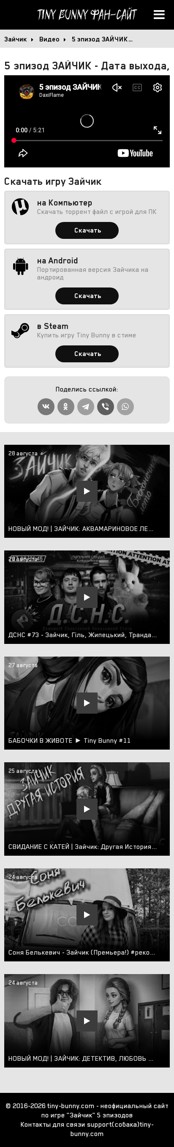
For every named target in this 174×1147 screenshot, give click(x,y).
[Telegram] (85, 406)
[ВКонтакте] (46, 406)
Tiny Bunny (87, 14)
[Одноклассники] (65, 406)
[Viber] (105, 406)
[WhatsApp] (125, 406)
